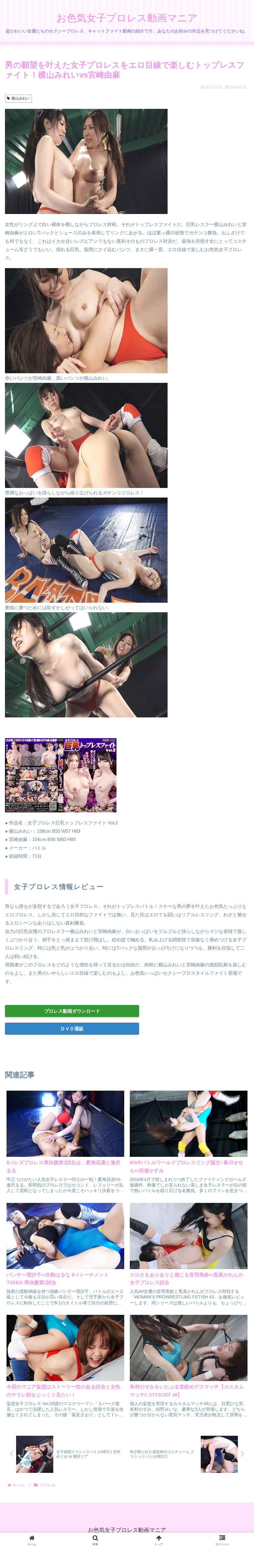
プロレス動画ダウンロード (72, 1011)
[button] (234, 1043)
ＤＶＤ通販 (72, 1028)
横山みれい (20, 98)
